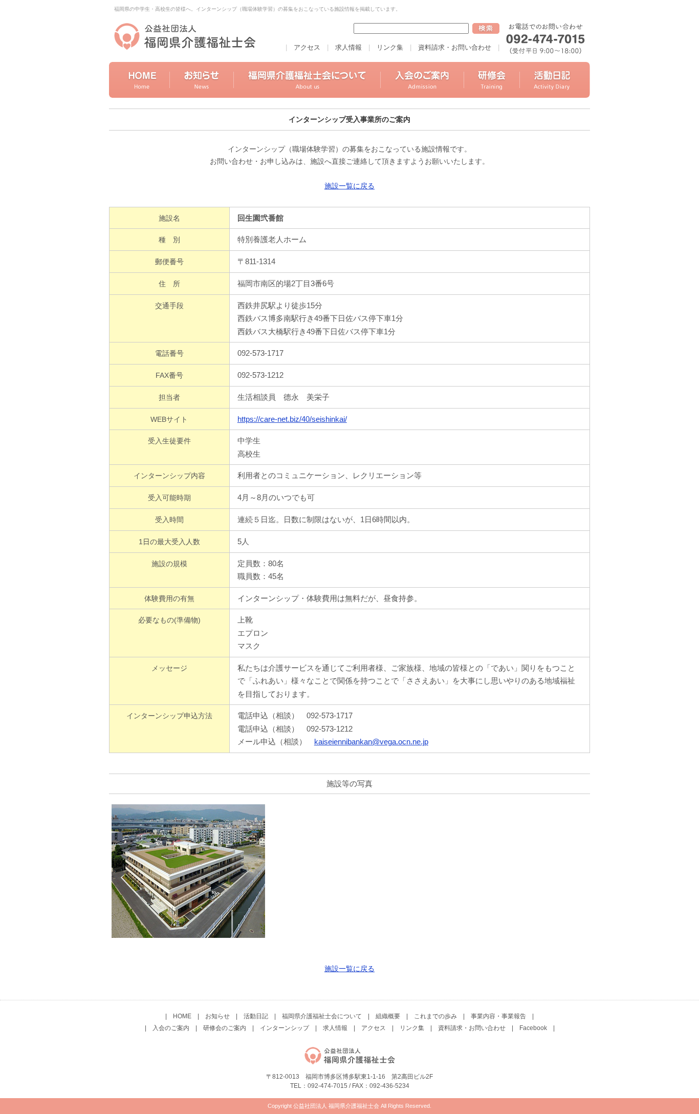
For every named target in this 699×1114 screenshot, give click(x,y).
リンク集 (390, 47)
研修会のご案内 (224, 1028)
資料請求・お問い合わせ (454, 47)
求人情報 (348, 47)
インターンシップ (284, 1028)
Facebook (533, 1028)
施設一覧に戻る (349, 186)
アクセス (307, 47)
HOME (182, 1016)
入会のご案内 (170, 1028)
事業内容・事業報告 (498, 1016)
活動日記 (256, 1016)
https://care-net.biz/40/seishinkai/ (292, 419)
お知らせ (217, 1016)
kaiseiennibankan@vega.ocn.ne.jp (371, 741)
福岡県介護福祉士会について (322, 1016)
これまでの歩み (435, 1016)
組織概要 (388, 1016)
